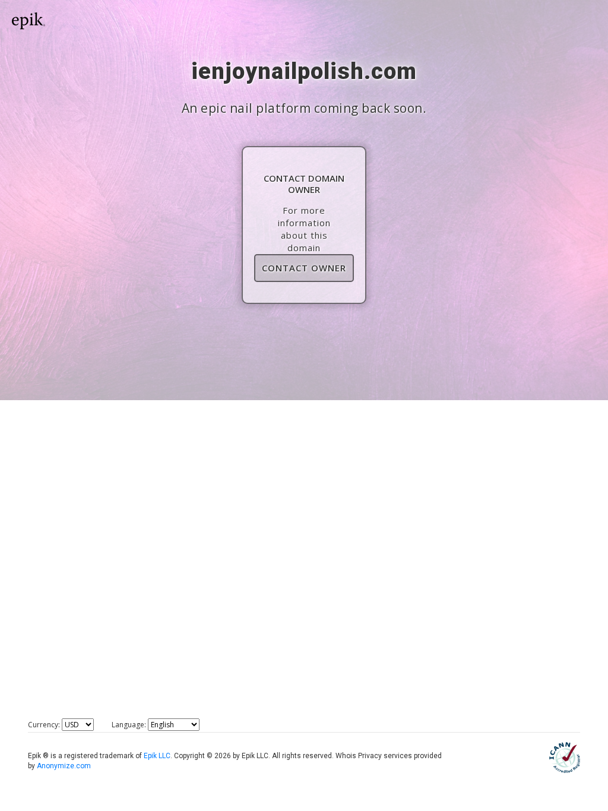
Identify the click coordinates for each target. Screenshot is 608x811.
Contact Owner (304, 268)
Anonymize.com (64, 766)
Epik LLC (157, 756)
